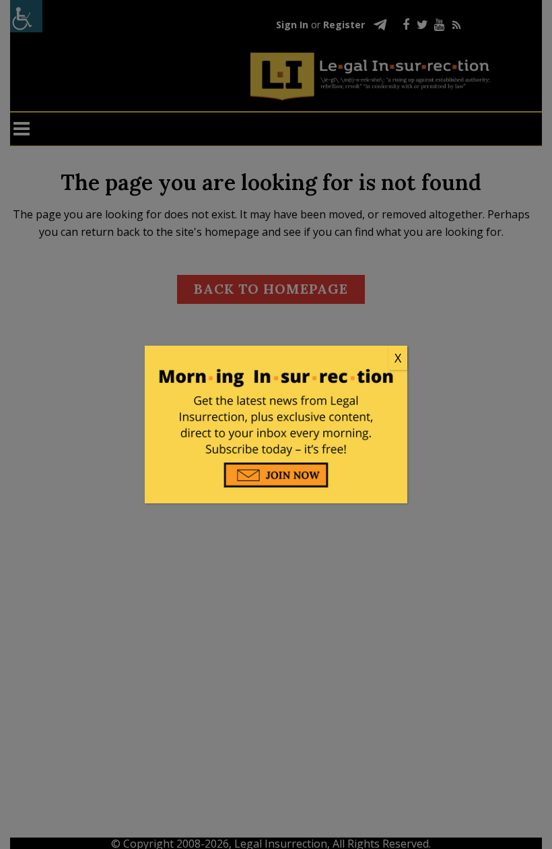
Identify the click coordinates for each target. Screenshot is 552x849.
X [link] (397, 358)
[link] (276, 358)
